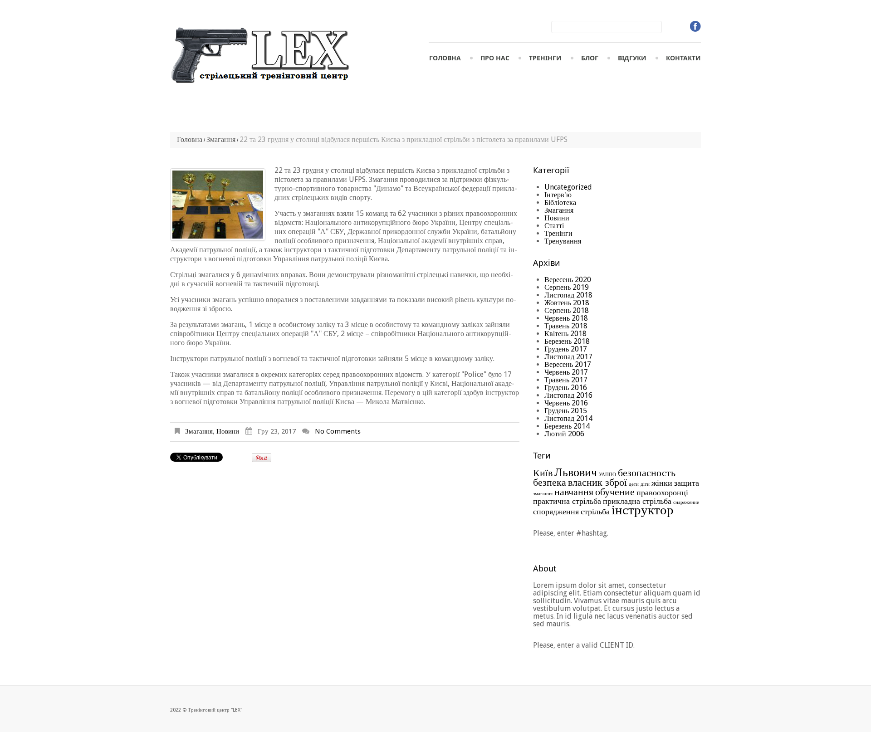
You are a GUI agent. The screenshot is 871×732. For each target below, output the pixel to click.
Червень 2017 (566, 372)
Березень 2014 (567, 426)
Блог (589, 58)
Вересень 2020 (567, 279)
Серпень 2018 (566, 310)
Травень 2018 (565, 326)
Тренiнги (545, 58)
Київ (543, 472)
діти (645, 484)
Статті (554, 225)
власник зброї (597, 482)
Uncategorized (568, 187)
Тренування (562, 241)
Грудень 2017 (565, 349)
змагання (543, 494)
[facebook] (695, 26)
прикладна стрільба (637, 501)
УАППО (607, 475)
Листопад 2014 (568, 418)
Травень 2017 (565, 380)
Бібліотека (560, 202)
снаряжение (686, 502)
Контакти (683, 58)
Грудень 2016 (565, 387)
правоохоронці (662, 492)
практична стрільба (567, 501)
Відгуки (632, 58)
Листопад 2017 (568, 356)
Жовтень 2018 (566, 302)
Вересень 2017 (567, 364)
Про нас (494, 58)
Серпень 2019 (566, 287)
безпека (549, 482)
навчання (573, 492)
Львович (575, 472)
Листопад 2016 (568, 395)
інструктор (643, 509)
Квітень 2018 (565, 333)
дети (634, 484)
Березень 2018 (567, 341)
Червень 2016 (566, 403)
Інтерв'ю (558, 194)
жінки (661, 483)
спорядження (556, 511)
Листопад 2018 (568, 295)
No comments (338, 431)
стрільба (595, 511)
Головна (445, 58)
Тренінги (558, 233)
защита (686, 483)
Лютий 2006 (564, 433)
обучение (615, 492)
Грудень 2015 (565, 410)
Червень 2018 (566, 318)
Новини (227, 431)
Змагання (220, 139)
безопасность (646, 472)
